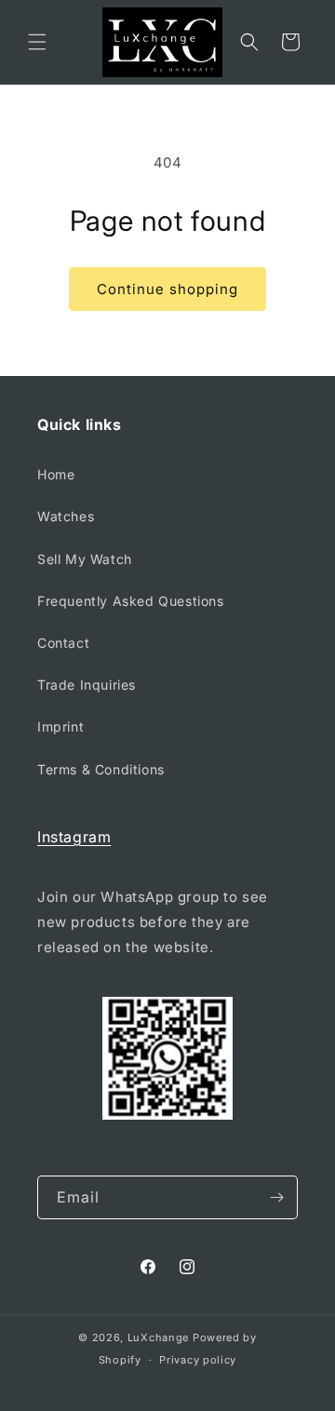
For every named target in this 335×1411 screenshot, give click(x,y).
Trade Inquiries (86, 684)
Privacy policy (197, 1359)
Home (55, 474)
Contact (63, 643)
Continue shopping (167, 289)
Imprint (60, 726)
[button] (37, 41)
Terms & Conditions (101, 769)
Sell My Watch (84, 559)
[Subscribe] (276, 1197)
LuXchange (158, 1337)
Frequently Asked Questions (130, 601)
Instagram (74, 836)
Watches (65, 516)
